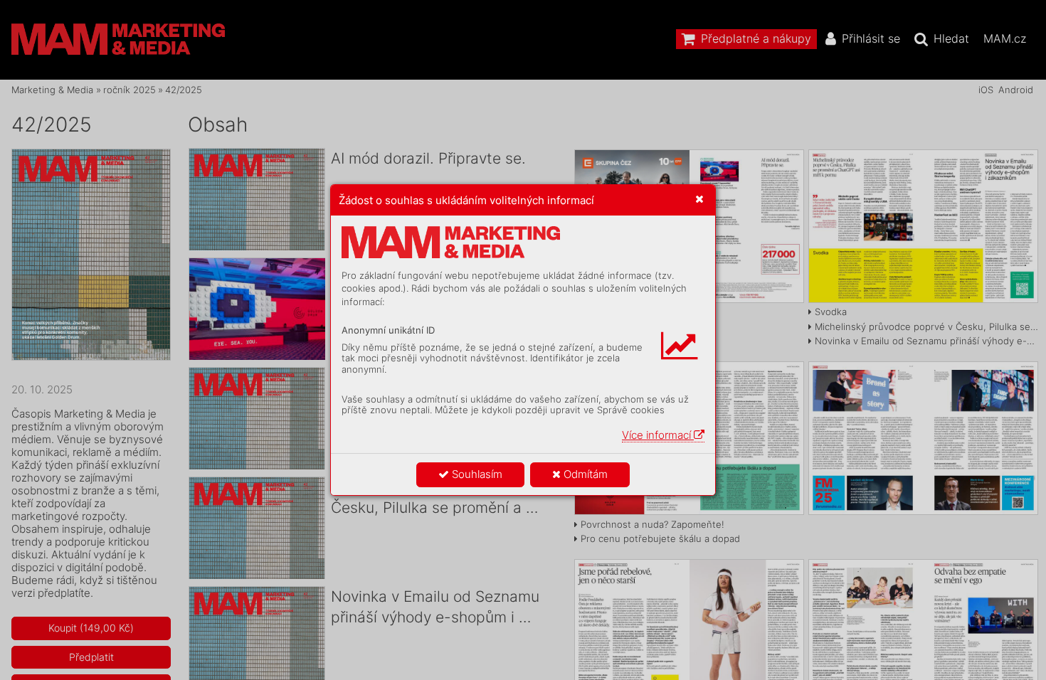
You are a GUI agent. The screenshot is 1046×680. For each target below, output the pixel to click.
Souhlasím (475, 474)
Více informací (658, 435)
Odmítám (584, 474)
